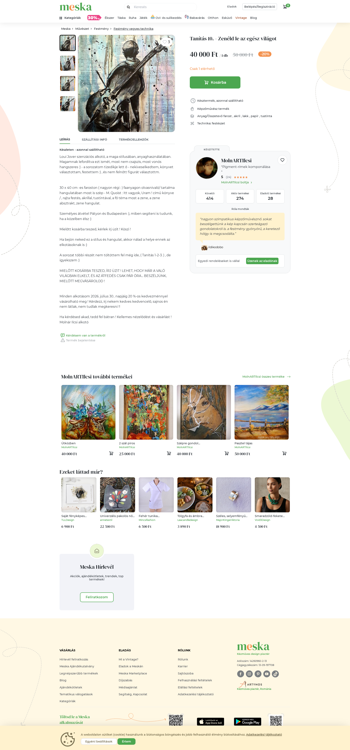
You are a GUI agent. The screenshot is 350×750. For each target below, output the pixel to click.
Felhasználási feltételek (195, 680)
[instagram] (249, 673)
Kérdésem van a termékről (85, 335)
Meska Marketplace (133, 673)
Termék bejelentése (80, 340)
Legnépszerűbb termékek (79, 673)
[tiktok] (275, 673)
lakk (245, 116)
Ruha (132, 18)
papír (255, 116)
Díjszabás (125, 680)
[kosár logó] (285, 6)
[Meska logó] (76, 6)
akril (237, 116)
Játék (143, 18)
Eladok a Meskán (131, 666)
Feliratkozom (97, 597)
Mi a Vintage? (128, 659)
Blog (253, 18)
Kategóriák (68, 701)
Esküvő (227, 18)
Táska (121, 18)
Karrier (183, 666)
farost (228, 116)
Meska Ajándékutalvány (77, 666)
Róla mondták (240, 208)
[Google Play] (210, 722)
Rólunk (183, 659)
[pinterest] (257, 673)
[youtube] (266, 673)
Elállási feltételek (190, 687)
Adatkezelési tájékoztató (196, 694)
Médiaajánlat (128, 687)
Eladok (232, 6)
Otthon (213, 18)
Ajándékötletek (71, 687)
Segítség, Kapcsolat (133, 694)
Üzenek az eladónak (262, 261)
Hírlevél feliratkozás (74, 659)
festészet (218, 123)
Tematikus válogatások (76, 694)
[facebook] (240, 673)
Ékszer (109, 18)
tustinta (266, 116)
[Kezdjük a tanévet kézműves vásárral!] (94, 17)
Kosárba (218, 82)
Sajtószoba (185, 673)
